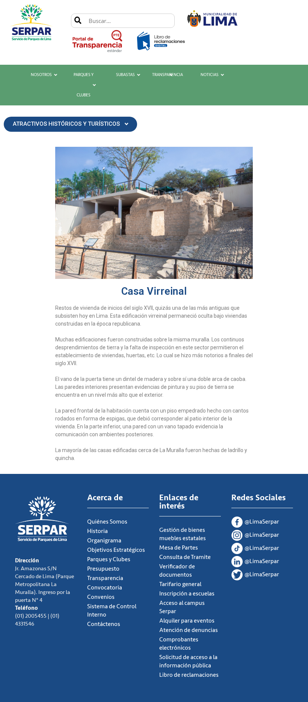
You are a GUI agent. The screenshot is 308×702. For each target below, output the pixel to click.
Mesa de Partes (178, 547)
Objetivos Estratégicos (116, 550)
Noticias (210, 74)
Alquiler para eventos (186, 620)
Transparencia (167, 74)
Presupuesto (103, 569)
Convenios (101, 597)
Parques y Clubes (84, 84)
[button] (70, 124)
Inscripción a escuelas (186, 593)
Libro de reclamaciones (189, 675)
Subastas (125, 74)
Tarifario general (180, 584)
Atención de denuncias (188, 630)
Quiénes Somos (107, 521)
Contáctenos (103, 624)
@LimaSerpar (262, 521)
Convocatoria (104, 587)
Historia (97, 531)
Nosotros (41, 74)
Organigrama (104, 540)
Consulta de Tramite (185, 557)
